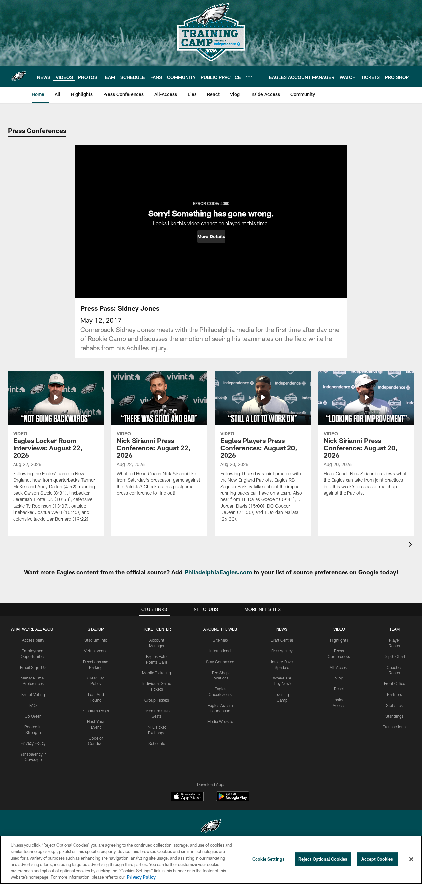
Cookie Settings (268, 859)
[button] (211, 236)
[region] (211, 860)
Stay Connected (220, 661)
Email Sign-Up (33, 667)
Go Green (33, 716)
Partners (394, 694)
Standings (394, 716)
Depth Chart (394, 656)
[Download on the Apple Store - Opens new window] (187, 797)
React (339, 688)
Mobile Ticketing (156, 672)
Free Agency (282, 650)
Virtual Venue (95, 650)
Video (339, 629)
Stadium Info (95, 640)
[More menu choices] (249, 76)
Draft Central (282, 640)
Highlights (339, 640)
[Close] (411, 859)
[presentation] (411, 545)
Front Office (394, 683)
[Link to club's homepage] (18, 76)
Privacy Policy (33, 743)
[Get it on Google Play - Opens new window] (232, 800)
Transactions (394, 726)
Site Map (220, 640)
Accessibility (33, 640)
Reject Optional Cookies (322, 859)
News (281, 629)
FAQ (33, 705)
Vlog (339, 678)
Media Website (220, 721)
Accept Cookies (377, 859)
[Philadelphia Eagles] (211, 827)
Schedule (156, 743)
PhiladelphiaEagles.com (218, 572)
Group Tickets (156, 700)
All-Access (339, 667)
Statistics (394, 705)
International (220, 650)
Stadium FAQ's (96, 711)
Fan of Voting (33, 694)
